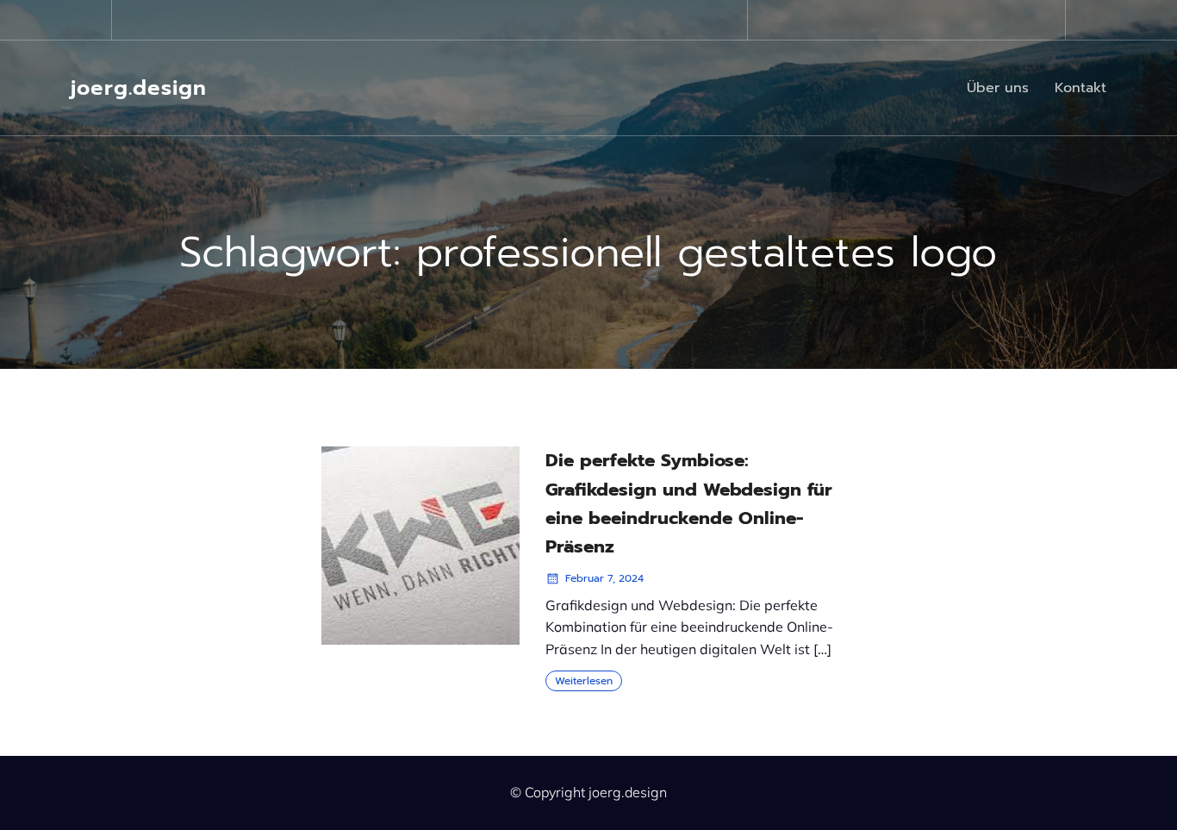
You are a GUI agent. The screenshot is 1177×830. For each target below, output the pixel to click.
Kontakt (1080, 88)
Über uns (998, 88)
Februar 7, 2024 (604, 578)
